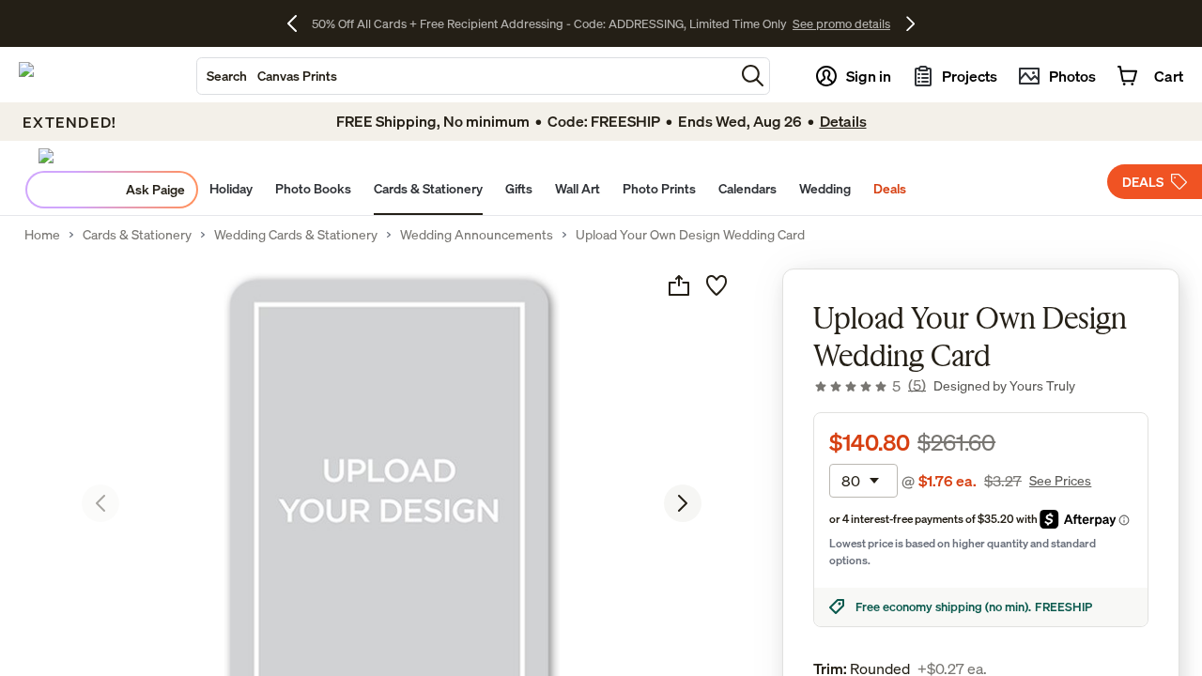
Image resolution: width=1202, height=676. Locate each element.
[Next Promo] (910, 23)
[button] (752, 75)
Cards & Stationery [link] (137, 234)
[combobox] (466, 76)
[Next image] (682, 503)
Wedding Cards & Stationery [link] (296, 234)
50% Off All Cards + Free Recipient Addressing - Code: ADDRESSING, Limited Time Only (549, 23)
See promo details (841, 23)
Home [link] (42, 234)
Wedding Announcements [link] (476, 234)
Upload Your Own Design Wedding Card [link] (690, 234)
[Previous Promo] (299, 23)
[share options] (679, 285)
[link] (869, 386)
